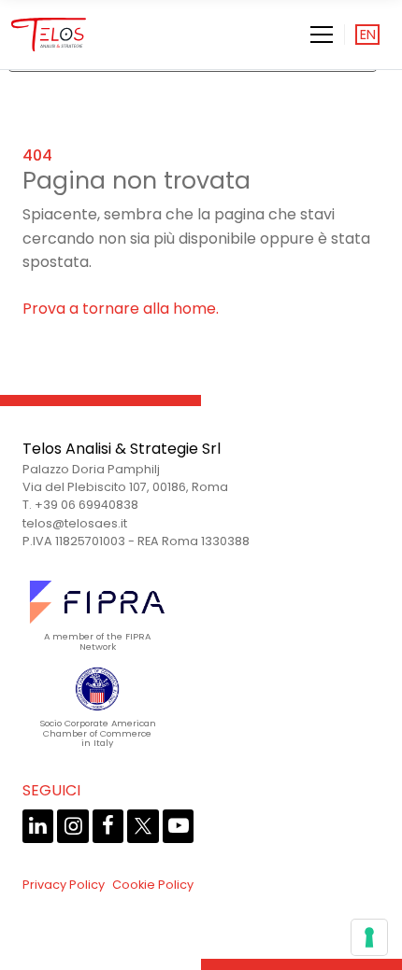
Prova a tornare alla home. (120, 308)
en (368, 34)
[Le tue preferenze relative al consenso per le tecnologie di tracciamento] (369, 937)
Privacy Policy (63, 885)
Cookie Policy (153, 885)
